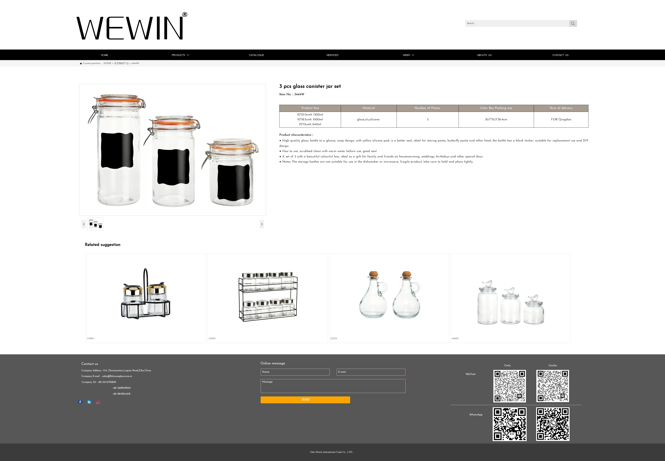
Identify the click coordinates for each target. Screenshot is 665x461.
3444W (135, 63)
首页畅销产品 (121, 63)
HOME (107, 63)
